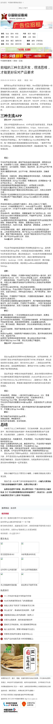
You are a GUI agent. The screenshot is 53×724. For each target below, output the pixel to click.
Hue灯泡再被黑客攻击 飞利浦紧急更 (18, 601)
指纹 (34, 37)
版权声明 (24, 695)
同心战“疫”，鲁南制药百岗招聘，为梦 (19, 610)
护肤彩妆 (39, 41)
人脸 (29, 37)
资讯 (2, 34)
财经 (2, 37)
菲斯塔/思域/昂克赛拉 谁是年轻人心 (18, 634)
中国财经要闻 (6, 61)
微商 (28, 41)
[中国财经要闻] (14, 14)
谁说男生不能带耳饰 (29, 585)
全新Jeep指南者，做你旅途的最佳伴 (18, 620)
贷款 (12, 44)
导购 (12, 37)
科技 (16, 34)
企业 (2, 41)
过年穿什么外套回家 (9, 570)
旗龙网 (13, 508)
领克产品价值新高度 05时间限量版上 (18, 639)
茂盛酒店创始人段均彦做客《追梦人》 (19, 615)
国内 (12, 34)
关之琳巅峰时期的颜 (9, 585)
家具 (29, 34)
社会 (7, 34)
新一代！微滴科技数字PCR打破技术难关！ (17, 518)
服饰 (33, 41)
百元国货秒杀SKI (7, 554)
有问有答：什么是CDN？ (10, 533)
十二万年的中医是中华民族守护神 (17, 596)
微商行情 (18, 41)
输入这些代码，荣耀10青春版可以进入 (19, 629)
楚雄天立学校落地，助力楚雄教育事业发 (20, 625)
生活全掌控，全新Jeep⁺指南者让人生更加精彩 (19, 530)
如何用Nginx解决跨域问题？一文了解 (15, 522)
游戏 (2, 44)
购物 (28, 44)
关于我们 (4, 695)
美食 (7, 41)
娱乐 (16, 37)
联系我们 (11, 695)
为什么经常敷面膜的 (29, 570)
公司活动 (39, 44)
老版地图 (17, 695)
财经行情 (18, 44)
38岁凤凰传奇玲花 (28, 554)
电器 (34, 34)
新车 (7, 37)
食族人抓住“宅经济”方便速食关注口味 (19, 606)
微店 (12, 41)
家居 (24, 37)
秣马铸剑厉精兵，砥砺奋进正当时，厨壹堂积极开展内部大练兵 (26, 526)
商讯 (7, 44)
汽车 (24, 34)
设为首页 (4, 2)
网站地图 (30, 695)
